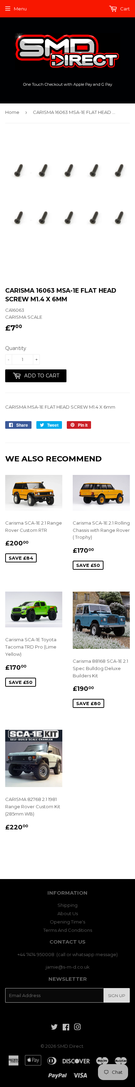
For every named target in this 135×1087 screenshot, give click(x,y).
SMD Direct (70, 1046)
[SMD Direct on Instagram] (77, 1028)
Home (12, 112)
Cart (124, 8)
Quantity (15, 348)
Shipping (67, 905)
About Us (67, 913)
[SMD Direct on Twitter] (54, 1028)
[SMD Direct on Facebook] (66, 1028)
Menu (20, 8)
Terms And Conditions (67, 930)
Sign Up (116, 995)
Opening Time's (67, 922)
